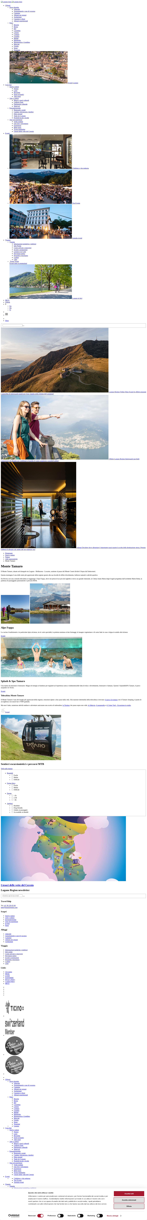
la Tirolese (66, 705)
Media (16, 777)
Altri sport (17, 96)
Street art (17, 106)
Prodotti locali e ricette (21, 118)
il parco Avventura (111, 700)
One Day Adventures (21, 124)
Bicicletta (17, 92)
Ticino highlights (19, 129)
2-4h (15, 798)
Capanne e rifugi (19, 19)
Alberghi (17, 9)
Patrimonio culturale (20, 104)
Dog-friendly (18, 808)
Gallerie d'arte (18, 102)
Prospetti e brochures (21, 256)
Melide (16, 38)
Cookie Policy (10, 981)
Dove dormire (14, 7)
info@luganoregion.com (9, 907)
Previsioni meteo (19, 254)
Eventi (7, 133)
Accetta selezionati (129, 1200)
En (10, 306)
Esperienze (17, 125)
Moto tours (17, 127)
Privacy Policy (10, 980)
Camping (17, 13)
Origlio (16, 46)
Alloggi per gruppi (20, 15)
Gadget (16, 257)
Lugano (16, 1126)
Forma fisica (11, 783)
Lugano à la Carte (20, 252)
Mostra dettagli (112, 1216)
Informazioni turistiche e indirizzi (25, 244)
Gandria (16, 36)
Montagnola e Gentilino (22, 42)
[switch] (60, 1215)
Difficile (16, 780)
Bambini (17, 806)
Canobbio (17, 31)
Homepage (9, 553)
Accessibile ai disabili (21, 812)
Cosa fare (8, 85)
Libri (15, 259)
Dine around (18, 114)
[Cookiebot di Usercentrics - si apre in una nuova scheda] (14, 1215)
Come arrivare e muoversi (22, 248)
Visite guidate (18, 122)
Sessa (16, 48)
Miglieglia (17, 40)
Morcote (16, 44)
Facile (16, 775)
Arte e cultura (14, 98)
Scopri (3, 636)
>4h (15, 800)
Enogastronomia (15, 108)
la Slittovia (91, 705)
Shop (7, 321)
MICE (7, 300)
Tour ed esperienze (15, 120)
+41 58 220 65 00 (9, 905)
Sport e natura (14, 87)
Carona (16, 33)
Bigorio (16, 25)
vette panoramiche (11, 559)
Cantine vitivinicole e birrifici (24, 112)
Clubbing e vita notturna (22, 1178)
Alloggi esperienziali (21, 21)
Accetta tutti (129, 1194)
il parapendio (100, 705)
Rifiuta (129, 1206)
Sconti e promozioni (20, 250)
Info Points (17, 246)
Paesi (11, 23)
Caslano (16, 34)
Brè (15, 29)
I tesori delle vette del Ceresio (24, 131)
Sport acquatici (19, 94)
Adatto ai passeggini (20, 810)
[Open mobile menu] (6, 315)
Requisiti (10, 773)
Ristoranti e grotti (20, 110)
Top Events (18, 1180)
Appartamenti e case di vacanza (24, 11)
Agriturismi (18, 17)
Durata (9, 793)
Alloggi (7, 5)
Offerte (7, 302)
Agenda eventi (19, 1182)
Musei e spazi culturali (21, 100)
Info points (8, 952)
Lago (15, 91)
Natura (16, 89)
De (10, 308)
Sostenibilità (9, 978)
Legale (7, 976)
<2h (15, 795)
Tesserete (17, 50)
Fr (10, 310)
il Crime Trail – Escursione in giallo (119, 705)
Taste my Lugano (20, 116)
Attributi (10, 803)
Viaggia (7, 240)
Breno (16, 27)
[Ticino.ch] (14, 1016)
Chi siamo (8, 972)
